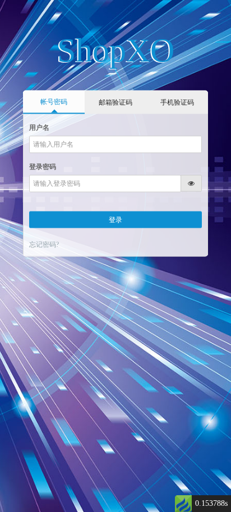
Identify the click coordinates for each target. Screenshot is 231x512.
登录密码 (42, 166)
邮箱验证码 (115, 102)
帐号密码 (53, 101)
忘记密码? (44, 244)
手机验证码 (177, 102)
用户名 (39, 127)
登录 (115, 219)
